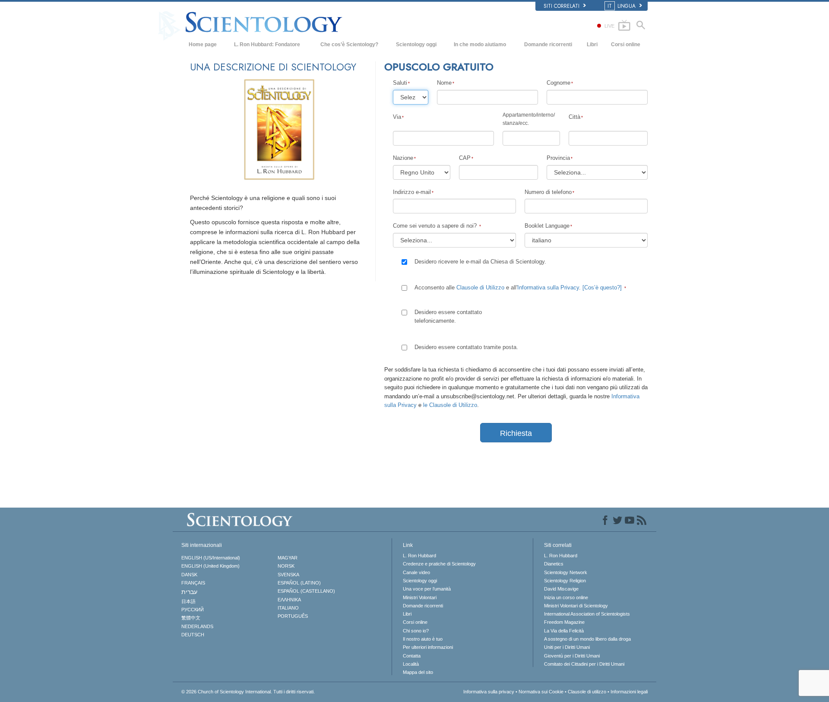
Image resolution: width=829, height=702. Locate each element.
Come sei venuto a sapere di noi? (435, 225)
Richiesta (516, 433)
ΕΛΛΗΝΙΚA (289, 599)
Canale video (416, 572)
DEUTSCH (192, 634)
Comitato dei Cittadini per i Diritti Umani (584, 664)
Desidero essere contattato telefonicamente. (448, 316)
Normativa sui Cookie (541, 691)
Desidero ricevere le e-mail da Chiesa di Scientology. (480, 261)
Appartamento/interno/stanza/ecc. (529, 119)
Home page (203, 44)
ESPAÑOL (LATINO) (299, 582)
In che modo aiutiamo (480, 44)
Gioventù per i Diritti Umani (572, 655)
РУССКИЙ (192, 609)
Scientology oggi (416, 44)
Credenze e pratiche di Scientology (439, 563)
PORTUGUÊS (293, 616)
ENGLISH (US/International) (210, 557)
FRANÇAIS (193, 582)
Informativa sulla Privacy (548, 287)
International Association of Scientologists (587, 613)
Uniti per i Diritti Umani (567, 647)
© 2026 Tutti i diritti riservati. (248, 691)
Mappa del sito (418, 672)
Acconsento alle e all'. (518, 287)
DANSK (189, 574)
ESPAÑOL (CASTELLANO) (306, 591)
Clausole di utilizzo (587, 691)
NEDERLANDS (197, 626)
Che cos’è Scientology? (349, 44)
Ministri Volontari (420, 597)
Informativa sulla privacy (488, 691)
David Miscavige (561, 588)
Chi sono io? (416, 630)
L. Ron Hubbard (419, 555)
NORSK (286, 566)
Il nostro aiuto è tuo (423, 639)
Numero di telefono (548, 192)
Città (574, 117)
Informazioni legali (629, 691)
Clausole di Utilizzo (480, 287)
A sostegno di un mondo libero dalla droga (587, 639)
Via (397, 117)
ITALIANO (288, 607)
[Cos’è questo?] (602, 287)
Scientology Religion (565, 580)
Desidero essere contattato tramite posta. (466, 347)
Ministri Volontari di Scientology (576, 605)
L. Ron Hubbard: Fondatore (267, 44)
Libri (592, 44)
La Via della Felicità (564, 630)
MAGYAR (287, 557)
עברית (189, 591)
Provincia (558, 158)
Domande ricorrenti (548, 44)
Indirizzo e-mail (412, 192)
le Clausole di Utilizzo (450, 405)
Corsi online (625, 44)
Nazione (403, 158)
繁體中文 (190, 617)
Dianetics (553, 563)
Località (411, 664)
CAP (465, 158)
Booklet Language (547, 225)
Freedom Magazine (564, 622)
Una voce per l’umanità (427, 588)
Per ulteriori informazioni (428, 647)
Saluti (400, 82)
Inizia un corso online (566, 597)
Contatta (412, 655)
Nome (444, 82)
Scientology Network (565, 572)
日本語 (188, 601)
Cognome (558, 82)
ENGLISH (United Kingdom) (210, 566)
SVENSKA (288, 574)
